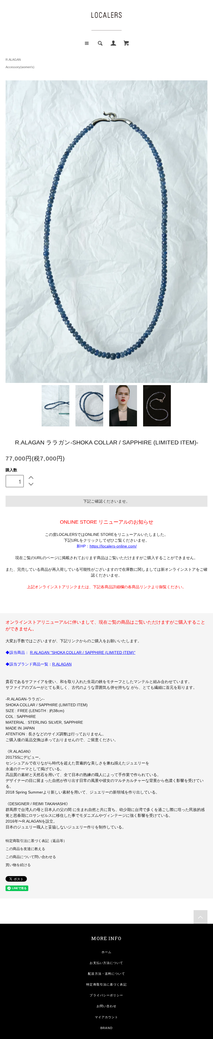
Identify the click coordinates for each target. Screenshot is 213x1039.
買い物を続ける (18, 865)
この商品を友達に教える (25, 849)
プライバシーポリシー (106, 995)
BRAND (106, 1028)
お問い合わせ (107, 1006)
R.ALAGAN (13, 59)
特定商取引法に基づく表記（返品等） (36, 841)
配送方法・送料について (106, 973)
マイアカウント (106, 1017)
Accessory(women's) (20, 67)
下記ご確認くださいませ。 (106, 501)
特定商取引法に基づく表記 (106, 984)
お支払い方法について (106, 962)
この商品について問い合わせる (31, 857)
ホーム (106, 952)
